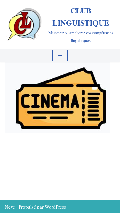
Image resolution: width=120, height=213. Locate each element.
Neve (10, 206)
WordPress (55, 206)
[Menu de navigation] (60, 55)
